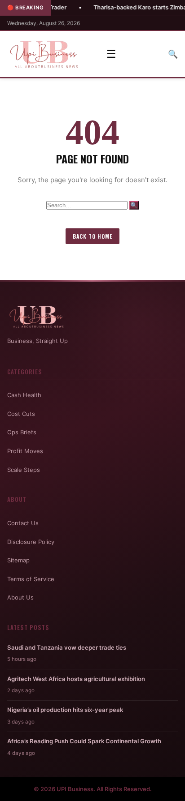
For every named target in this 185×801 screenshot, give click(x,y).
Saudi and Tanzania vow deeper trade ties (66, 647)
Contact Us (23, 523)
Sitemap (18, 560)
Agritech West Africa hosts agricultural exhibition (76, 678)
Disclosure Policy (30, 541)
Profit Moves (25, 450)
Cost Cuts (21, 413)
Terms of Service (30, 579)
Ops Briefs (21, 432)
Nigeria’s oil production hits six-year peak (65, 709)
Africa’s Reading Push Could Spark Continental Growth (84, 741)
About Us (20, 597)
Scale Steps (23, 469)
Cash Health (24, 394)
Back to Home (92, 236)
